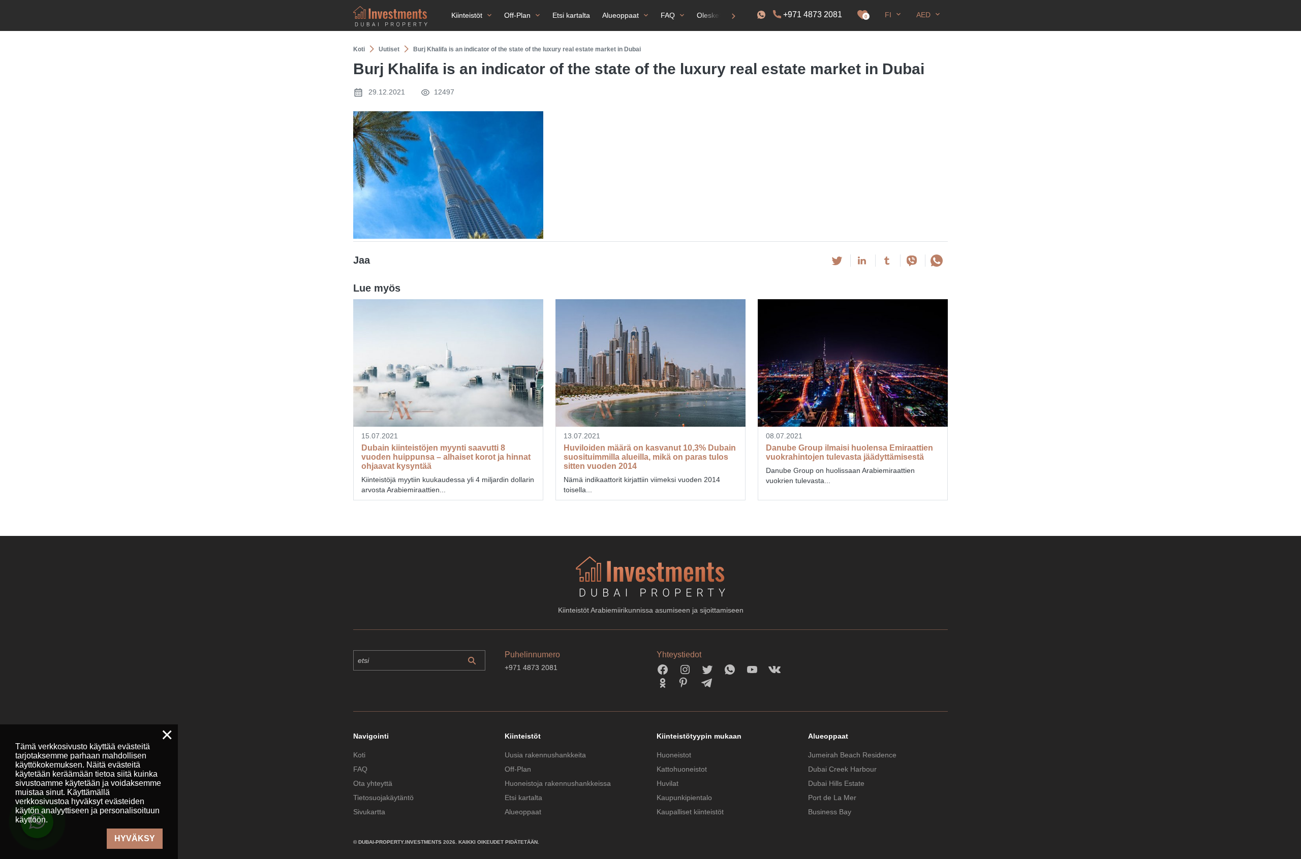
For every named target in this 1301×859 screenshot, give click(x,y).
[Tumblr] (887, 260)
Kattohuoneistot (682, 769)
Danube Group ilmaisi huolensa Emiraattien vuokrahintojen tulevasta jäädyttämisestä (849, 452)
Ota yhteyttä (372, 783)
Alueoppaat (523, 812)
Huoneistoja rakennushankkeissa (558, 783)
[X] (837, 260)
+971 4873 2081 (812, 14)
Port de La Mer (832, 797)
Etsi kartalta (523, 797)
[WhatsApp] (937, 260)
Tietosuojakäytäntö (383, 797)
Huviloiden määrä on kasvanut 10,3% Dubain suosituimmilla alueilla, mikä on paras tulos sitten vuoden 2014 (650, 456)
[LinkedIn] (862, 260)
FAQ (360, 769)
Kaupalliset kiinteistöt (690, 812)
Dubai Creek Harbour (842, 769)
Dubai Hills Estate (836, 783)
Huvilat (667, 783)
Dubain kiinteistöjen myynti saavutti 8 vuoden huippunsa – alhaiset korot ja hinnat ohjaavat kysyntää (446, 456)
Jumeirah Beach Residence (852, 755)
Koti (359, 755)
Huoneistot (674, 755)
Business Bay (829, 812)
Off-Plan (518, 769)
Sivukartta (369, 812)
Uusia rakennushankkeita (545, 755)
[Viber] (912, 260)
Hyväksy (134, 838)
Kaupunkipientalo (684, 797)
